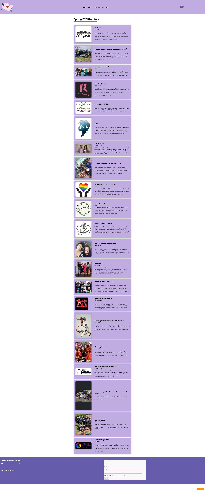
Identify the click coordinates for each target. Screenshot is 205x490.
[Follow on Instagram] (183, 7)
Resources (97, 7)
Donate (107, 7)
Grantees (90, 7)
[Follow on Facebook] (181, 7)
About (84, 7)
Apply (103, 7)
